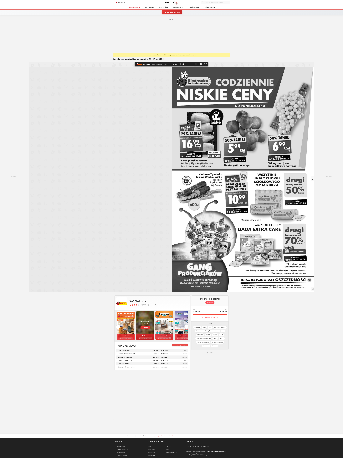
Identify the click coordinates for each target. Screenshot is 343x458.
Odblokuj (145, 327)
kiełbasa (198, 331)
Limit (210, 327)
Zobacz (184, 350)
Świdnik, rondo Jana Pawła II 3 (126, 367)
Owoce (221, 338)
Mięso (215, 338)
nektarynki (216, 331)
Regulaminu (210, 451)
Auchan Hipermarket (171, 452)
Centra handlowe (122, 455)
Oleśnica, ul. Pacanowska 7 (125, 357)
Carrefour (152, 455)
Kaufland (168, 446)
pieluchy (215, 334)
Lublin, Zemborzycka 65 (124, 363)
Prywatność (205, 446)
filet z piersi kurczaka (219, 327)
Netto (167, 449)
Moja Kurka (200, 334)
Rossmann (152, 452)
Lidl (150, 446)
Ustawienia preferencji (191, 453)
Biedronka (192, 55)
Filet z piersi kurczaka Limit (204, 338)
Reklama (197, 446)
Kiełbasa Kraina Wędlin (203, 342)
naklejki (208, 334)
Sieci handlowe (121, 452)
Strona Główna (121, 446)
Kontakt (189, 446)
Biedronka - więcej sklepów (180, 345)
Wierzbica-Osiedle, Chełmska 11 (127, 354)
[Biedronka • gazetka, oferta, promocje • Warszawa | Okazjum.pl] (121, 302)
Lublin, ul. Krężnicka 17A (125, 360)
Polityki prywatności (220, 451)
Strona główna (116, 436)
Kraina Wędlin (207, 331)
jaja (223, 331)
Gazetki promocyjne (129, 436)
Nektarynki (206, 346)
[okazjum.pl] (171, 3)
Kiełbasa (214, 346)
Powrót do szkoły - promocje (172, 12)
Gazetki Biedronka (141, 436)
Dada (221, 334)
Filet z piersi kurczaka (217, 342)
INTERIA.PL (195, 455)
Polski (204, 327)
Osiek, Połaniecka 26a (124, 350)
